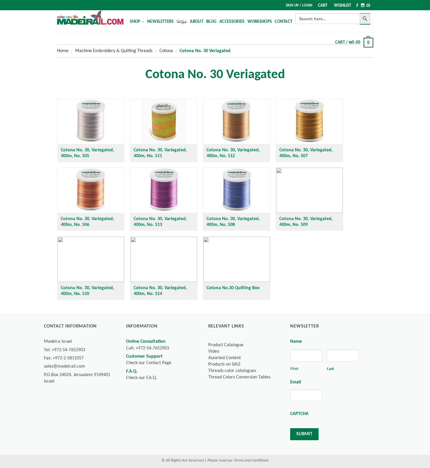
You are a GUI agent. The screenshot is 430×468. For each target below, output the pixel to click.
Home (62, 51)
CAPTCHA (299, 414)
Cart (322, 6)
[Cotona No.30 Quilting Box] (236, 259)
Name (296, 341)
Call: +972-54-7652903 (147, 348)
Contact (283, 22)
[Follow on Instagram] (362, 6)
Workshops (259, 22)
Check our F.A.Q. (141, 378)
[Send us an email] (368, 6)
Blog (211, 22)
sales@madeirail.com (64, 366)
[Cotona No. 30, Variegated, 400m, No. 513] (163, 190)
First (294, 369)
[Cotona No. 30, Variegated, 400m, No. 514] (163, 259)
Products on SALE (224, 364)
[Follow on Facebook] (357, 6)
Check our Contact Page (148, 363)
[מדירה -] (90, 17)
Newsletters (160, 22)
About (196, 22)
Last (330, 369)
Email (295, 382)
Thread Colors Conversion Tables (239, 377)
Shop (135, 22)
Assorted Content (224, 358)
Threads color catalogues (232, 370)
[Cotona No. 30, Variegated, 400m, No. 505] (91, 121)
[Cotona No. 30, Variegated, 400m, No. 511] (163, 121)
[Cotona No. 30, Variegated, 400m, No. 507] (309, 121)
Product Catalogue (225, 345)
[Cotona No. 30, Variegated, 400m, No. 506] (91, 190)
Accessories (231, 22)
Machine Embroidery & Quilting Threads (113, 51)
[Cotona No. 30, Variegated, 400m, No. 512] (236, 121)
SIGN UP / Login (299, 5)
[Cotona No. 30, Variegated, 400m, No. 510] (91, 259)
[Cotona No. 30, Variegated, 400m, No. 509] (309, 190)
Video (213, 351)
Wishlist (342, 6)
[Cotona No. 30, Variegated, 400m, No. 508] (236, 190)
